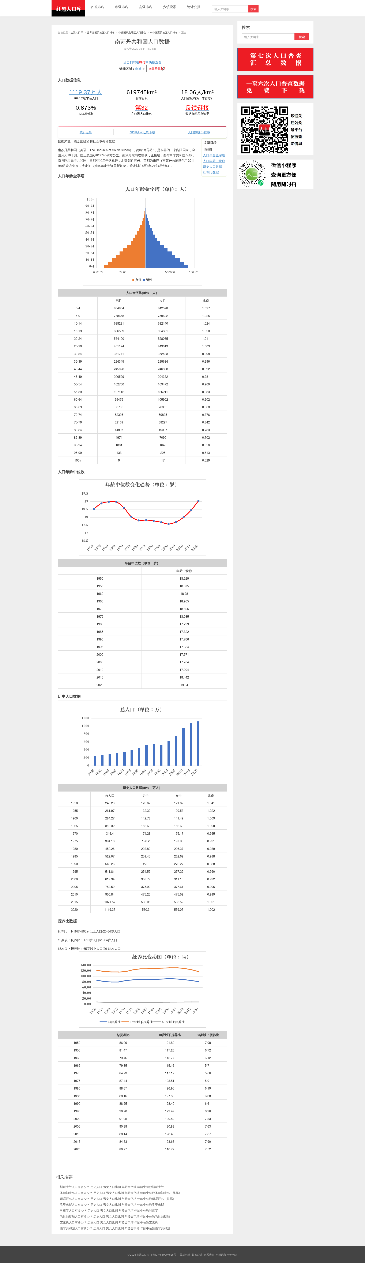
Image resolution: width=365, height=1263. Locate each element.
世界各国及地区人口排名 (101, 32)
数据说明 (197, 1254)
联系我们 (209, 1254)
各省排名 (97, 6)
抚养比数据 (211, 172)
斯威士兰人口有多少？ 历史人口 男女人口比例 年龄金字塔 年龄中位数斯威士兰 (112, 1187)
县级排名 (145, 6)
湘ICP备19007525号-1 (165, 1254)
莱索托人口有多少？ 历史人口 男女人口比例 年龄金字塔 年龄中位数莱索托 (109, 1222)
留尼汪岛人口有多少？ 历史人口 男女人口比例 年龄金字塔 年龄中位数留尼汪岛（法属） (118, 1198)
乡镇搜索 (169, 6)
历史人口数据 (212, 166)
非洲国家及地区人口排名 (132, 32)
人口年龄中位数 (214, 160)
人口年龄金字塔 (214, 155)
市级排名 (121, 6)
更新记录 (221, 1254)
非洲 (138, 68)
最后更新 (185, 1254)
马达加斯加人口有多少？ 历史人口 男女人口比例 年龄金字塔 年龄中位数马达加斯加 (115, 1216)
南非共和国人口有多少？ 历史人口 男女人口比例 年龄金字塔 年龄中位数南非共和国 (115, 1228)
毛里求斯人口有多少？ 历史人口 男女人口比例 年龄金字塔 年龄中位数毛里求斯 (112, 1204)
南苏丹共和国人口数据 (142, 41)
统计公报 (193, 6)
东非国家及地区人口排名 (164, 32)
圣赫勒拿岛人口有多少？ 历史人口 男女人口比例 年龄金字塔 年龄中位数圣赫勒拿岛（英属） (121, 1193)
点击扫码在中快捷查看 (142, 62)
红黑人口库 (68, 8)
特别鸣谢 (232, 1254)
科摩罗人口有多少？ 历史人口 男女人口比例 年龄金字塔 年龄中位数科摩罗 (109, 1210)
